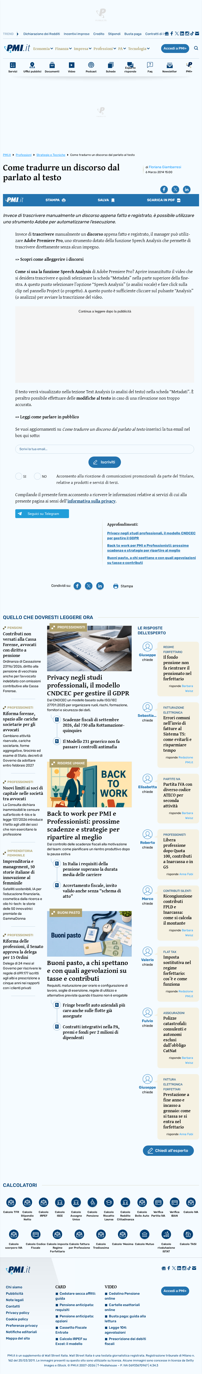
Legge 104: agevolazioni (116, 1330)
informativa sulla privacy (91, 501)
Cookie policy (17, 1319)
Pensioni (14, 628)
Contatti (13, 1306)
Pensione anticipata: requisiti (74, 1307)
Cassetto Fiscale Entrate (71, 1330)
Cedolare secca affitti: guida (75, 1296)
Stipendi (114, 34)
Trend (8, 34)
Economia (41, 48)
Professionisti (71, 627)
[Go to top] (170, 1357)
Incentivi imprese (76, 34)
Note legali (15, 1300)
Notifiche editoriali (21, 1332)
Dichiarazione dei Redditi (41, 34)
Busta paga (132, 34)
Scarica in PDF (161, 200)
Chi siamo (14, 1287)
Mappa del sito (18, 1338)
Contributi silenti (177, 891)
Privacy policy (17, 1313)
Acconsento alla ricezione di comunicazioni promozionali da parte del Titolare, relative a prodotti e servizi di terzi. (125, 479)
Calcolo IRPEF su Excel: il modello (71, 1341)
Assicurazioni (174, 1013)
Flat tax (169, 952)
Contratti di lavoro (158, 34)
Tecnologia (137, 48)
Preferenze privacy (22, 1326)
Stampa (53, 200)
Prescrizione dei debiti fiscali (125, 1341)
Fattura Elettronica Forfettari (173, 1084)
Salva (104, 200)
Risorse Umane (71, 763)
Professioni (103, 48)
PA (120, 48)
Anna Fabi (186, 874)
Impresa (81, 48)
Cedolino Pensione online (122, 1296)
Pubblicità (14, 1294)
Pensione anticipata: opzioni (74, 1318)
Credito (98, 34)
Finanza (61, 48)
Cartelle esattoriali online (122, 1307)
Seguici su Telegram (43, 514)
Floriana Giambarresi (165, 167)
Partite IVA (171, 779)
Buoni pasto (68, 913)
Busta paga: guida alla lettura (125, 1318)
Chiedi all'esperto (171, 1150)
